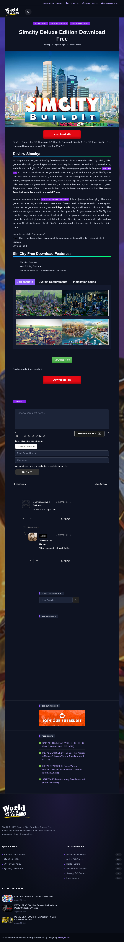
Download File (62, 134)
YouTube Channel (54, 3)
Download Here (62, 359)
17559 (75, 45)
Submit (27, 472)
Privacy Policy (91, 3)
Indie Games (93, 878)
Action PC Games (93, 859)
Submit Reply (87, 433)
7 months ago (62, 502)
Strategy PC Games (93, 873)
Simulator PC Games (79, 23)
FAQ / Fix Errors (110, 3)
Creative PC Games (59, 23)
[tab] (25, 282)
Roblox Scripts (93, 864)
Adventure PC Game (93, 854)
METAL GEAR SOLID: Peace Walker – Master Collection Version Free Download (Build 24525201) (62, 769)
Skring (47, 45)
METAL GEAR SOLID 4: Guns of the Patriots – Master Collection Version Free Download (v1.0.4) (63, 756)
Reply (67, 519)
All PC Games (40, 23)
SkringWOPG (64, 938)
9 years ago (60, 45)
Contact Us (73, 3)
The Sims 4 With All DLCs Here (55, 199)
